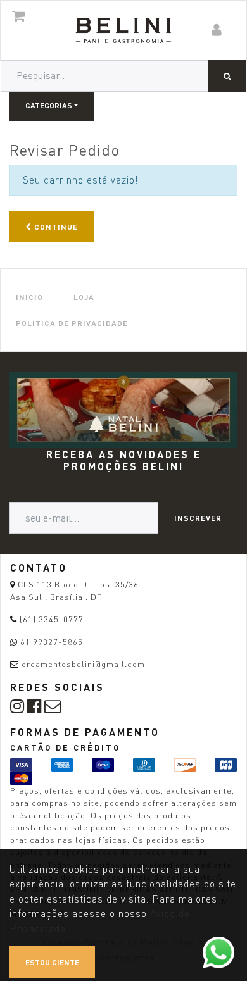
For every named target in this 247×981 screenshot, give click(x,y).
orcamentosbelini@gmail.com (83, 664)
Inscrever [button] (198, 517)
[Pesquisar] (227, 76)
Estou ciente (52, 962)
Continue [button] (55, 226)
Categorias (48, 105)
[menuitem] (29, 297)
